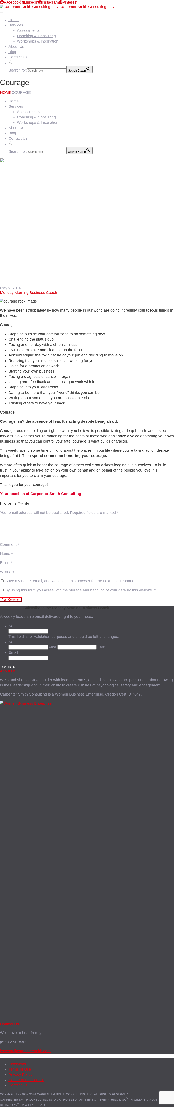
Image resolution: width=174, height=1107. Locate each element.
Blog (12, 52)
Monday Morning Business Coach (28, 292)
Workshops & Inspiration (37, 41)
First (52, 647)
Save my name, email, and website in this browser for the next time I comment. (72, 581)
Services (15, 25)
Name (6, 553)
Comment (9, 544)
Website (7, 572)
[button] (10, 61)
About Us (16, 46)
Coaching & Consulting (36, 36)
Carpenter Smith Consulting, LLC (87, 7)
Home (13, 20)
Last (101, 647)
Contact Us (17, 57)
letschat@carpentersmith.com (25, 1051)
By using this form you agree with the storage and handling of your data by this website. (80, 590)
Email (6, 563)
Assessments (28, 30)
